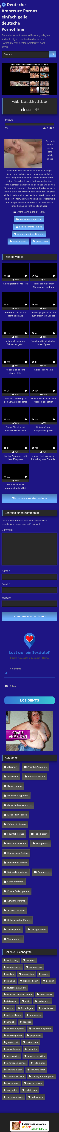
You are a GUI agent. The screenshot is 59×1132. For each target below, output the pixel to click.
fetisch (9, 1008)
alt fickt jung (12, 960)
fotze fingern (27, 1008)
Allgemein (12, 767)
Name (6, 571)
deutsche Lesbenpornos (19, 805)
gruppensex (35, 1015)
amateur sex (35, 967)
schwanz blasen (14, 1069)
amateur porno (13, 967)
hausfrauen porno (15, 1028)
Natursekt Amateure (17, 872)
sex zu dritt (11, 1090)
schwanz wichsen (15, 1076)
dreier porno (44, 1001)
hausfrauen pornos (41, 1028)
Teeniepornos (14, 929)
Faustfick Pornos (15, 834)
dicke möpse (46, 994)
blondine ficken (30, 981)
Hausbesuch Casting (17, 853)
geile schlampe (13, 1015)
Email (6, 584)
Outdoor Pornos (15, 881)
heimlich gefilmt (14, 1035)
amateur (30, 960)
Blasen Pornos (14, 786)
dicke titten (11, 1001)
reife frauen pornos (15, 1063)
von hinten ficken (14, 1097)
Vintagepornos (38, 929)
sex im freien (12, 1083)
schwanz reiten (38, 1069)
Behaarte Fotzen (36, 776)
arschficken (28, 974)
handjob (10, 1022)
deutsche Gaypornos (17, 795)
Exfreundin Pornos (16, 824)
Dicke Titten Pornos (17, 814)
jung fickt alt (12, 1042)
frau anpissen (19, 241)
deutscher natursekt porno (30, 234)
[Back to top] (49, 1123)
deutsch (50, 981)
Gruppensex (42, 843)
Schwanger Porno (16, 900)
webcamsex (37, 1097)
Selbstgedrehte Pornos (30, 226)
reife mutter (39, 1063)
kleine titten (32, 1042)
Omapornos (43, 872)
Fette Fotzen (40, 834)
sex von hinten (34, 1083)
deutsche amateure (16, 987)
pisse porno (42, 241)
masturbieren (13, 1049)
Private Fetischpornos (30, 219)
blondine (10, 981)
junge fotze (35, 1035)
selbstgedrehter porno (43, 1076)
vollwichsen (31, 1090)
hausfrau (27, 1022)
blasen (45, 974)
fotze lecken (47, 1008)
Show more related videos (29, 498)
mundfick (32, 1049)
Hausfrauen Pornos (17, 862)
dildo (27, 1001)
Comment (7, 530)
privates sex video (36, 1056)
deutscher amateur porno (19, 994)
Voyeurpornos (14, 939)
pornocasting (12, 1056)
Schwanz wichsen (16, 910)
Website (6, 597)
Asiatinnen (12, 776)
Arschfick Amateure (37, 767)
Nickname (15, 668)
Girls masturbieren (16, 843)
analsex (10, 974)
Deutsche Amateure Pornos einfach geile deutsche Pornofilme (19, 17)
